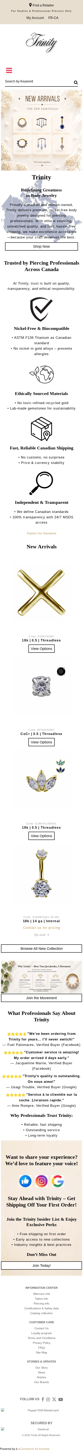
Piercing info (41, 1303)
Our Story (41, 1367)
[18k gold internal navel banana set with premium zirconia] (41, 873)
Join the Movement (41, 998)
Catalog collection (41, 1313)
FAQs (41, 1347)
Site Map (41, 1352)
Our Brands (41, 1382)
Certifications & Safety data (41, 1308)
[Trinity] (41, 43)
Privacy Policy (41, 1342)
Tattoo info (41, 1298)
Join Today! (41, 1265)
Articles (41, 1377)
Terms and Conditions (41, 1338)
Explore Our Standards (41, 533)
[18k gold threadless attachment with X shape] (41, 592)
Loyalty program (41, 1333)
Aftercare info (41, 1293)
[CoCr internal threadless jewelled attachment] (41, 686)
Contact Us (41, 1328)
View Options (41, 649)
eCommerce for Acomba (33, 1448)
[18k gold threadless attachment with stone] (41, 779)
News (41, 1372)
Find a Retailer (43, 5)
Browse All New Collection (42, 948)
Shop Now (41, 246)
